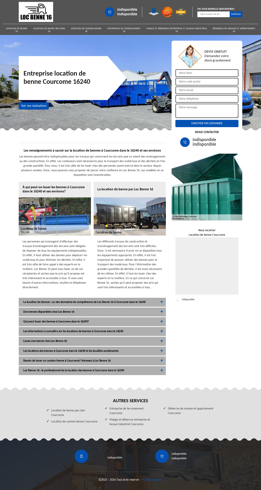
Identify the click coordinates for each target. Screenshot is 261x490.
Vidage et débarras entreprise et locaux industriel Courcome (129, 422)
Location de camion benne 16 (86, 30)
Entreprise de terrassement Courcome (126, 411)
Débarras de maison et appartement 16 (234, 30)
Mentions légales (151, 479)
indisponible (127, 10)
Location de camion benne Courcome (74, 421)
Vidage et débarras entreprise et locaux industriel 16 (176, 30)
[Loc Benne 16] (36, 12)
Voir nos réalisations (33, 105)
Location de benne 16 (17, 30)
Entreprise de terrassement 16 (124, 30)
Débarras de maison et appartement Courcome (190, 411)
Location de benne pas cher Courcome (68, 413)
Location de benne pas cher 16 (49, 30)
